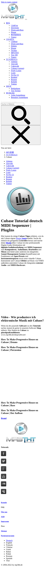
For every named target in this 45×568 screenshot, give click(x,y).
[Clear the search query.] (20, 135)
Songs (24, 238)
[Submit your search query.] (20, 115)
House (19, 238)
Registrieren (5, 102)
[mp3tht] (13, 19)
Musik (8, 243)
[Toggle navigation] (26, 19)
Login (14, 102)
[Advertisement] (22, 290)
